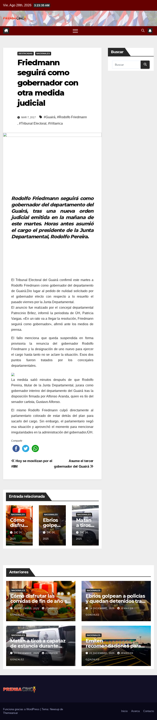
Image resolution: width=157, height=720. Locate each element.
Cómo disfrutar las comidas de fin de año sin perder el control (40, 601)
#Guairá (49, 117)
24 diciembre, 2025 (27, 608)
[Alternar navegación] (75, 31)
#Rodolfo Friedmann (72, 117)
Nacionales (43, 53)
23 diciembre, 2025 (102, 653)
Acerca (135, 711)
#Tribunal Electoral (32, 123)
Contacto (148, 711)
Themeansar (10, 712)
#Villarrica (55, 123)
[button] (143, 30)
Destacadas (26, 53)
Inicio (124, 711)
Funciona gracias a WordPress (21, 709)
